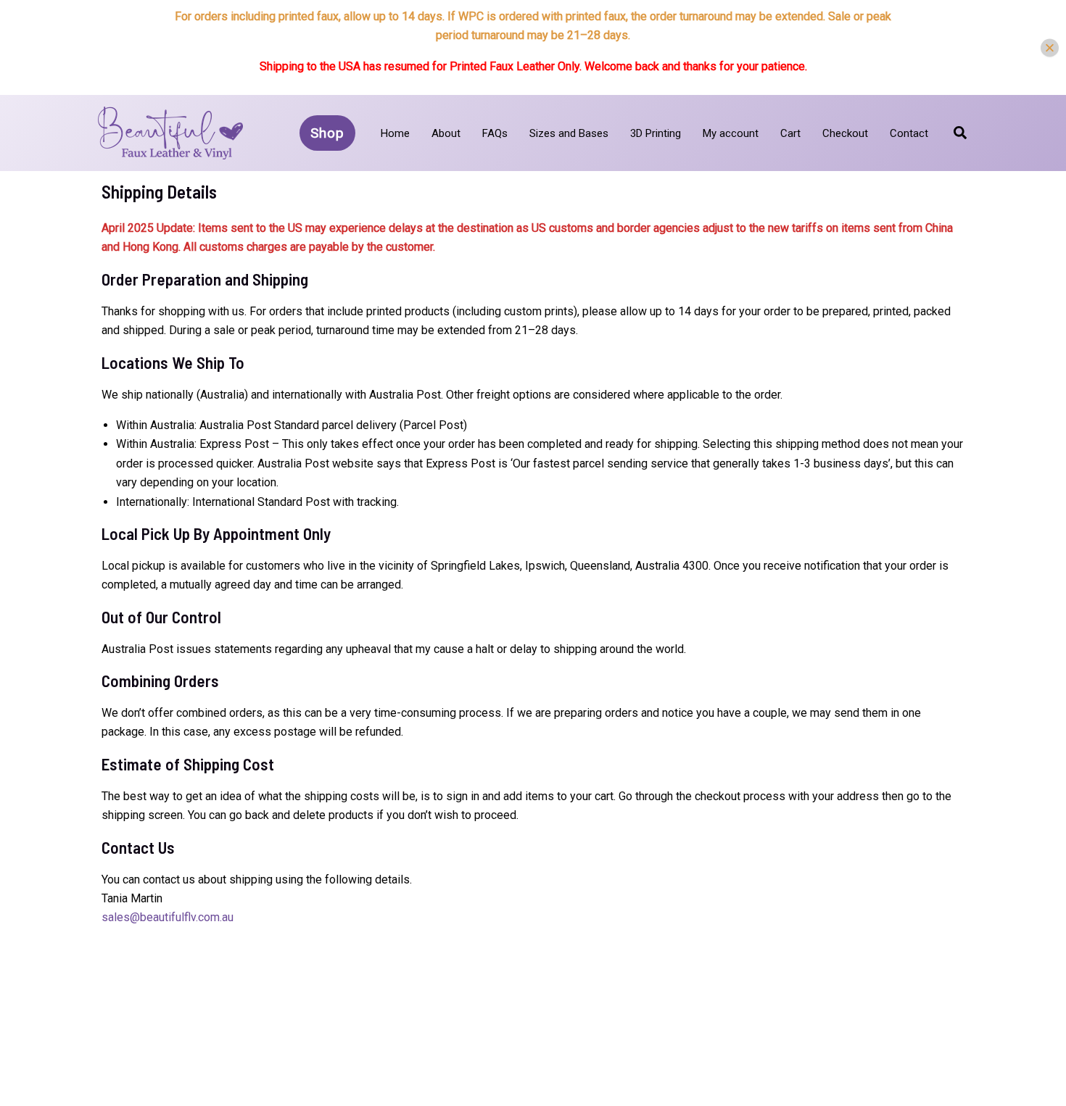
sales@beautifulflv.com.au (168, 917)
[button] (327, 133)
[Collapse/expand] (1050, 47)
